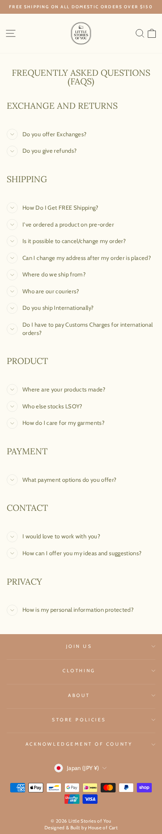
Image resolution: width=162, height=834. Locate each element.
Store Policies (79, 719)
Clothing (79, 670)
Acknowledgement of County (79, 744)
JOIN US (79, 646)
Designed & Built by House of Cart (81, 827)
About (79, 695)
